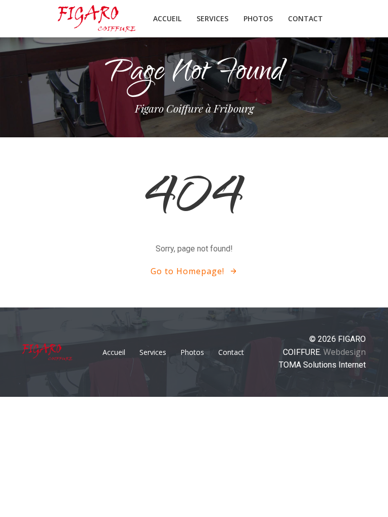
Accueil (167, 18)
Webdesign (344, 351)
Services (212, 18)
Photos (258, 18)
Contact (305, 18)
